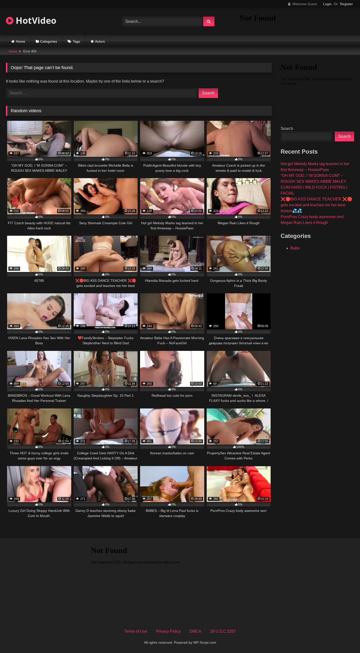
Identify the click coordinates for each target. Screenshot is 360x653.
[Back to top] (344, 638)
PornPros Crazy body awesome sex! (312, 217)
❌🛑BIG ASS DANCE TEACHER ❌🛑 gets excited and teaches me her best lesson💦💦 (316, 205)
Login (327, 4)
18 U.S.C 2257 (223, 631)
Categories (48, 41)
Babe (295, 248)
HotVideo (34, 20)
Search (287, 128)
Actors (100, 41)
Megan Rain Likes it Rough (304, 223)
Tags (76, 41)
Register (346, 4)
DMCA (195, 631)
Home (20, 41)
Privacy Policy (168, 631)
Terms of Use (135, 631)
